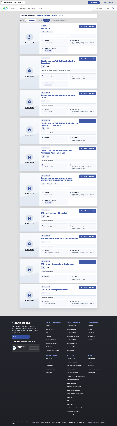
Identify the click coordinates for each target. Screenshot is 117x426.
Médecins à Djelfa (72, 343)
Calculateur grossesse (73, 379)
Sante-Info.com (81, 422)
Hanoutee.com (72, 422)
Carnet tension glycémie (73, 390)
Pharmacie (90, 325)
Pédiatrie (48, 336)
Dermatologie (49, 329)
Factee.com (64, 422)
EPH (43, 66)
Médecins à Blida (71, 347)
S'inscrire (90, 362)
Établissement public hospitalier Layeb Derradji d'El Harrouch (59, 124)
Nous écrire (91, 365)
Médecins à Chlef (71, 350)
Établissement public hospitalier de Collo (58, 97)
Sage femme (49, 365)
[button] (30, 20)
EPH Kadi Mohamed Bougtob (54, 213)
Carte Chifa (70, 404)
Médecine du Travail (51, 343)
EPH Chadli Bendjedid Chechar (55, 290)
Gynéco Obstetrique (51, 347)
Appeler (49, 50)
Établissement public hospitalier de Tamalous (58, 62)
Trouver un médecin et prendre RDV (24, 341)
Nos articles (22, 8)
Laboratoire (91, 332)
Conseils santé (71, 358)
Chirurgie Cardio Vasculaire (53, 350)
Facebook (14, 421)
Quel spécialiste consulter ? (74, 365)
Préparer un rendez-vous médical (76, 376)
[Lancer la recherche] (113, 8)
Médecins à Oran (71, 332)
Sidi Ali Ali (45, 29)
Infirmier (48, 362)
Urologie (48, 325)
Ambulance (49, 372)
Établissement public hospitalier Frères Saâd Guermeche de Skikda (57, 179)
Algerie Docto (21, 323)
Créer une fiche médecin (73, 411)
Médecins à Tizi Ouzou (73, 336)
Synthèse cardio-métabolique (75, 393)
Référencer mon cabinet (20, 337)
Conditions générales (93, 369)
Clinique (90, 329)
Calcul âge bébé (71, 383)
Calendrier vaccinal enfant (74, 386)
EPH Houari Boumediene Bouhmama (57, 264)
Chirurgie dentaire (47, 32)
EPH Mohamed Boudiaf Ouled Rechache (59, 239)
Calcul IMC (70, 397)
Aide (40, 8)
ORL (47, 332)
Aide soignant (49, 358)
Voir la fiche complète (87, 26)
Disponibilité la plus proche (59, 20)
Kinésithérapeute (50, 369)
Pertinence (46, 20)
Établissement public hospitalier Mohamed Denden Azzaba (56, 152)
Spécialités (31, 8)
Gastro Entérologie (51, 339)
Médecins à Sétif (71, 329)
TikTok (13, 423)
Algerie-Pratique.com (45, 422)
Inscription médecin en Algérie (75, 408)
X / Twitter (20, 421)
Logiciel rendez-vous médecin (75, 415)
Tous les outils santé (72, 362)
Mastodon (27, 421)
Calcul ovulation (71, 369)
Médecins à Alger (71, 325)
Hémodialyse (91, 336)
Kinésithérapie (91, 339)
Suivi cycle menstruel (72, 372)
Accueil (13, 8)
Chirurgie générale (56, 184)
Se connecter (109, 2)
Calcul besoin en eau (72, 401)
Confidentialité (91, 372)
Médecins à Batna (71, 339)
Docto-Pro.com (56, 422)
